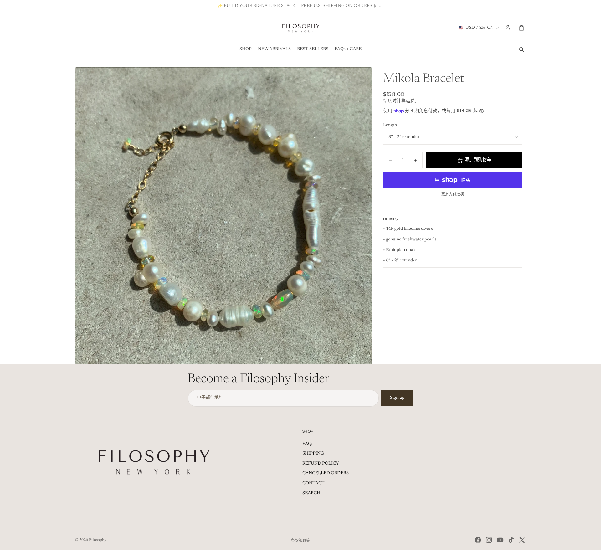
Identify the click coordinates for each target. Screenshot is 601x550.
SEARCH (311, 493)
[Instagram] (489, 540)
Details (390, 219)
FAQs (307, 444)
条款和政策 (300, 541)
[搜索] (521, 49)
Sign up (397, 398)
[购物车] (521, 28)
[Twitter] (522, 540)
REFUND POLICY (320, 463)
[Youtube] (500, 540)
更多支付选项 (452, 194)
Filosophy (97, 540)
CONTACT (313, 483)
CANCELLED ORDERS (325, 473)
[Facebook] (478, 540)
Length (390, 125)
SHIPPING (313, 453)
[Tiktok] (511, 540)
